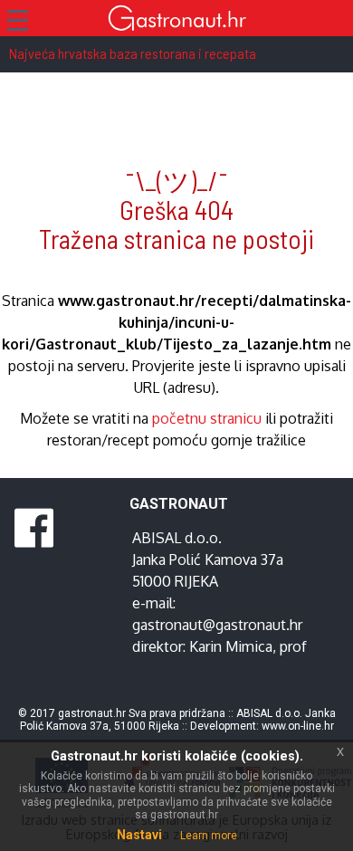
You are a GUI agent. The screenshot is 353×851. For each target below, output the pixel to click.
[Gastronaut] (176, 20)
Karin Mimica (230, 646)
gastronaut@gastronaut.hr (217, 625)
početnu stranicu (207, 418)
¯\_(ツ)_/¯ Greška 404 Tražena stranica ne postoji (176, 209)
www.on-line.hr (298, 726)
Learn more (208, 835)
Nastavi (139, 834)
